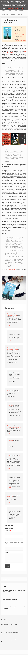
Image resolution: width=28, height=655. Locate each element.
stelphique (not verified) (12, 349)
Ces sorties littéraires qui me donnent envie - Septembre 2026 (14, 590)
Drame (20, 40)
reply (9, 325)
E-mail (7, 537)
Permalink (9, 313)
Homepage (7, 546)
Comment (7, 552)
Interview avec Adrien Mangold (9, 624)
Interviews (5, 14)
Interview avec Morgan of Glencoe (10, 640)
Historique (17, 40)
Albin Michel (22, 34)
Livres (15, 10)
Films (9, 10)
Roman (24, 40)
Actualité (21, 10)
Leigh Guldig (12, 269)
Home (3, 10)
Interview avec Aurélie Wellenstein (10, 632)
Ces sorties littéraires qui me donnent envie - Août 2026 (14, 607)
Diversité (13, 14)
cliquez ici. (13, 274)
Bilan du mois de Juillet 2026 (10, 599)
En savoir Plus (10, 8)
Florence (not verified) (12, 315)
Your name (8, 530)
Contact (20, 14)
